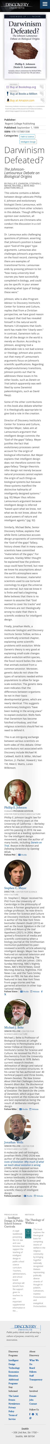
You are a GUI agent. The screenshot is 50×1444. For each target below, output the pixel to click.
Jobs (31, 1399)
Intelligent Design (28, 142)
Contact (33, 1403)
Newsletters (14, 1403)
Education (13, 1375)
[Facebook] (42, 991)
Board (32, 1367)
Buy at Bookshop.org (23, 87)
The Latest (14, 1396)
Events (12, 1399)
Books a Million (28, 94)
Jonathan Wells (13, 1142)
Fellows (32, 1371)
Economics (14, 1371)
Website (36, 992)
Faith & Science (27, 136)
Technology (14, 1367)
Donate (32, 1396)
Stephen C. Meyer (15, 888)
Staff (31, 1375)
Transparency (35, 1379)
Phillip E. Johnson (15, 807)
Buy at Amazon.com (22, 100)
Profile (24, 855)
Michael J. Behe (14, 1027)
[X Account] (5, 994)
